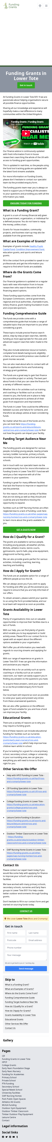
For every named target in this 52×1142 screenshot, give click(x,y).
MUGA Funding (9, 1105)
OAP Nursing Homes (12, 1095)
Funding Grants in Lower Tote (16, 1059)
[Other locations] (40, 5)
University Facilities (11, 1092)
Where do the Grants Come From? (21, 993)
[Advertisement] (26, 39)
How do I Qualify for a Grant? (19, 1006)
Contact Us (10, 1028)
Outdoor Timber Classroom (15, 1111)
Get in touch (26, 85)
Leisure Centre (9, 1117)
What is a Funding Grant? (17, 984)
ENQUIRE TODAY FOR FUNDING (26, 203)
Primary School (9, 1077)
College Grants (9, 1065)
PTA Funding (8, 1083)
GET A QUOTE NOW (26, 529)
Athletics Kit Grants (11, 1102)
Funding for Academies (13, 1074)
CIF (3, 1056)
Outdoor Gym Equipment (14, 1108)
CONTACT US (26, 911)
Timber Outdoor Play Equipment (17, 1114)
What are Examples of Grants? (19, 989)
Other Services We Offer (16, 1023)
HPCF (4, 1062)
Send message (26, 968)
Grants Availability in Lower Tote (20, 1015)
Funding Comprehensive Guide (20, 997)
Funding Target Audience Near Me (21, 1002)
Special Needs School (12, 1089)
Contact (5, 1120)
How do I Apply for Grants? (18, 1010)
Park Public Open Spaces (14, 1099)
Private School (9, 1080)
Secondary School (10, 1086)
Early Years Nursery (11, 1071)
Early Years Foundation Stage (16, 1068)
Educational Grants (14, 1019)
